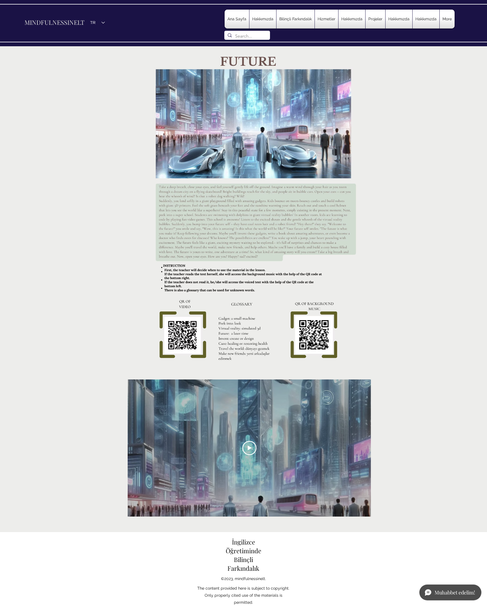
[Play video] (249, 448)
